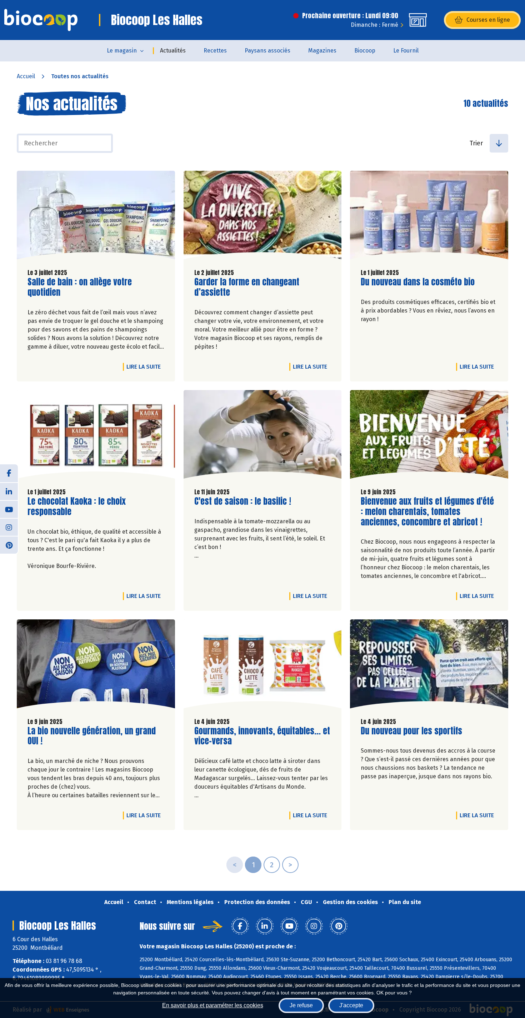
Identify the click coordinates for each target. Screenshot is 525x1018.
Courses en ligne (488, 19)
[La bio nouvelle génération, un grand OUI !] (96, 665)
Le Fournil (406, 50)
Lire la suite (145, 366)
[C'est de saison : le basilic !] (263, 436)
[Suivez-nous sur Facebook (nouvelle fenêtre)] (9, 473)
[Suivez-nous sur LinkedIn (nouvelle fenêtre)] (9, 491)
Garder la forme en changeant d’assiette (246, 287)
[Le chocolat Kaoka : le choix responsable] (96, 436)
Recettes (215, 50)
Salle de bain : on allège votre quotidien (80, 287)
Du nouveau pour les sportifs (411, 731)
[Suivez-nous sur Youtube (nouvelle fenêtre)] (9, 509)
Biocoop (364, 50)
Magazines (322, 50)
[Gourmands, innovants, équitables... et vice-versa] (263, 665)
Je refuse (301, 1005)
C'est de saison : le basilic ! (242, 501)
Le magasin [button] (122, 50)
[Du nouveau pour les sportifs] (429, 665)
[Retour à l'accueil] (41, 20)
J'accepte (351, 1005)
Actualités (173, 50)
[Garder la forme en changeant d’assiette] (263, 217)
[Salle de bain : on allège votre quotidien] (96, 217)
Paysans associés (267, 50)
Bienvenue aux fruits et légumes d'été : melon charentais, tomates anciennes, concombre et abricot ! (427, 511)
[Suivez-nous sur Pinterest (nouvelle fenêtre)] (9, 545)
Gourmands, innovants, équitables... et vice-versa (262, 736)
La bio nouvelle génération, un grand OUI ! (92, 736)
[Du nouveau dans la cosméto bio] (429, 217)
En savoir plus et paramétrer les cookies (212, 1005)
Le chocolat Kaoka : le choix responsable (77, 506)
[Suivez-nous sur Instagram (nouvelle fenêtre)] (9, 527)
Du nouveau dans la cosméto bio (418, 282)
